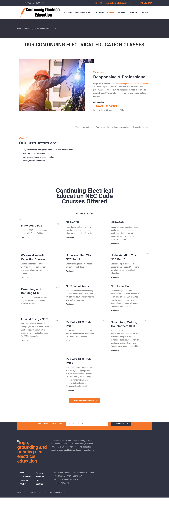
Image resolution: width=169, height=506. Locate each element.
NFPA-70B (117, 222)
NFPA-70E (72, 222)
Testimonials (25, 477)
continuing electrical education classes (133, 84)
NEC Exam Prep (121, 286)
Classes (110, 12)
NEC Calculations (77, 286)
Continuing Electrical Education (78, 12)
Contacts (40, 484)
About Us (100, 12)
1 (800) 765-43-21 (61, 483)
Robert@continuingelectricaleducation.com (113, 3)
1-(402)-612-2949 (106, 106)
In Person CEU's (31, 225)
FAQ (37, 480)
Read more (25, 237)
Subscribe (122, 423)
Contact (144, 12)
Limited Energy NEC (34, 319)
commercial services (84, 213)
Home (18, 28)
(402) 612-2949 (145, 3)
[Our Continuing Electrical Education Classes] (73, 213)
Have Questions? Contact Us (85, 400)
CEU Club (133, 12)
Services (121, 12)
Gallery (23, 484)
